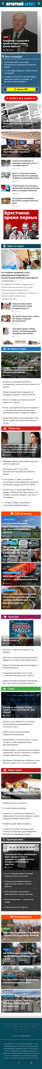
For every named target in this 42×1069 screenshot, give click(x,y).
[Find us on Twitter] (19, 1063)
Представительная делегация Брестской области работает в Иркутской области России (20, 420)
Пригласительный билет (12, 572)
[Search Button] (39, 3)
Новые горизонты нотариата (15, 803)
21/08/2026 (16, 324)
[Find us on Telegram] (22, 1063)
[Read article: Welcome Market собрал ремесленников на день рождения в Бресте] (5, 306)
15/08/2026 (7, 559)
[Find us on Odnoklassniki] (16, 1063)
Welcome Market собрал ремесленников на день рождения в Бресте (22, 306)
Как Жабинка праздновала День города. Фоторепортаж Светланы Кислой (20, 956)
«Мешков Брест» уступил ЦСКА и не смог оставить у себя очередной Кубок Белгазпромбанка (20, 742)
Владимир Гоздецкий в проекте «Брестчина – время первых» (16, 43)
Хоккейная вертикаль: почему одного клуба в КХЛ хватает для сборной (19, 709)
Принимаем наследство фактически (20, 794)
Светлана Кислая (7, 281)
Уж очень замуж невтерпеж (14, 808)
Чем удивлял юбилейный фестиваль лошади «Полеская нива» (25, 201)
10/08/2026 (7, 536)
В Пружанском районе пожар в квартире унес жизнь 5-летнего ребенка (18, 883)
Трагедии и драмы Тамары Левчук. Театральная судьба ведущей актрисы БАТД (24, 331)
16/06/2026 (7, 796)
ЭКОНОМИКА (32, 1024)
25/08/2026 (10, 50)
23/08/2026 (7, 643)
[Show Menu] (3, 3)
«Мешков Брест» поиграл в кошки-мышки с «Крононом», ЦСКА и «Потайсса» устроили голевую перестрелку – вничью (21, 752)
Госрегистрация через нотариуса (17, 824)
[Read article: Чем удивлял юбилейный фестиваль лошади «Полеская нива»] (5, 200)
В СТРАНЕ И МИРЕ (9, 1024)
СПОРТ (18, 1026)
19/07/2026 (7, 963)
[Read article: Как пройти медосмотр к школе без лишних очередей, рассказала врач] (5, 318)
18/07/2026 (7, 986)
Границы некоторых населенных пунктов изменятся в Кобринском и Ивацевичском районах (20, 370)
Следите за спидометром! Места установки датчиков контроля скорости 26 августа (21, 384)
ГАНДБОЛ (7, 928)
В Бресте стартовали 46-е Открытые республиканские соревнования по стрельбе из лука (19, 724)
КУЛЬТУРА (9, 1026)
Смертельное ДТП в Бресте (16, 907)
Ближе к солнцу (9, 519)
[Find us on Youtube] (28, 1063)
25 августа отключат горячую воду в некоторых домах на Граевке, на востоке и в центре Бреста (20, 79)
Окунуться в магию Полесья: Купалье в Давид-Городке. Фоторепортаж (17, 1003)
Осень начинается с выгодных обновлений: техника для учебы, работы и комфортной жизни (26, 188)
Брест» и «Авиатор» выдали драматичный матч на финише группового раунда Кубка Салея (25, 175)
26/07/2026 (7, 939)
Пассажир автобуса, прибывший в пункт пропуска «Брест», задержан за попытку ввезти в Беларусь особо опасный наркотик (21, 859)
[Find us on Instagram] (25, 1063)
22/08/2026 (19, 281)
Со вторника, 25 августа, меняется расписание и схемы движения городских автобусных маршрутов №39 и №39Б (20, 481)
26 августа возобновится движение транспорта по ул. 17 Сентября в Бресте (25, 163)
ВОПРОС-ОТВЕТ (28, 1026)
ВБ (4, 50)
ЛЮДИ (6, 37)
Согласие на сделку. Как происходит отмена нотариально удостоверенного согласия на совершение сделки (20, 831)
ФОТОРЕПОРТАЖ (9, 975)
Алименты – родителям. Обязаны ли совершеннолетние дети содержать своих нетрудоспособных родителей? (21, 816)
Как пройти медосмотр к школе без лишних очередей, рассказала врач (25, 318)
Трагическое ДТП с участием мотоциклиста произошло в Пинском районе (20, 64)
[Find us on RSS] (31, 1063)
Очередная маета (9, 590)
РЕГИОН (6, 949)
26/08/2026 (7, 126)
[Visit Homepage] (20, 3)
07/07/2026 (7, 1010)
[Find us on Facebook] (9, 1063)
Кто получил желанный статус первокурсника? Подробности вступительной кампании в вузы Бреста (19, 275)
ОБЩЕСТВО (21, 1024)
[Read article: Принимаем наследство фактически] (21, 787)
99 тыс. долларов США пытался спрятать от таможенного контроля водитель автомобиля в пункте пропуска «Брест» (21, 410)
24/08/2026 (16, 193)
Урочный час (8, 267)
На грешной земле (10, 543)
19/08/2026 (7, 607)
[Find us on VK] (13, 1063)
